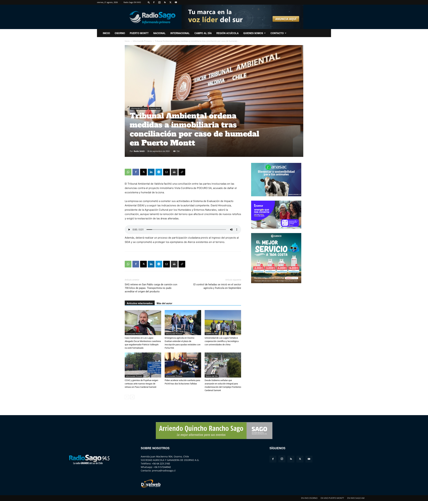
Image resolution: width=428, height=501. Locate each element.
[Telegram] (158, 172)
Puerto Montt (139, 33)
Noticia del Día (212, 376)
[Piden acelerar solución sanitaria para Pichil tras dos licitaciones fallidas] (183, 365)
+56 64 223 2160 (161, 463)
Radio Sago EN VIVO (132, 2)
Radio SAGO (139, 151)
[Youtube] (175, 2)
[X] (170, 2)
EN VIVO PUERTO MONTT (332, 498)
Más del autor (164, 303)
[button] (148, 2)
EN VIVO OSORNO (309, 498)
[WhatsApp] (128, 172)
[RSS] (164, 2)
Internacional (180, 33)
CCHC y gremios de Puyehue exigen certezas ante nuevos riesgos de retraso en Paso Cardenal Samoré (141, 383)
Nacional (159, 33)
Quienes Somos (253, 33)
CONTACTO (277, 33)
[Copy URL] (182, 172)
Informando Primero (142, 41)
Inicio (127, 41)
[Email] (166, 172)
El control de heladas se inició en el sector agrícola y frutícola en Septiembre (217, 286)
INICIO (106, 33)
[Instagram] (159, 2)
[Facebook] (153, 2)
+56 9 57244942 (162, 467)
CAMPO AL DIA (212, 333)
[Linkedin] (151, 172)
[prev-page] (127, 397)
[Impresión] (174, 172)
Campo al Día (203, 33)
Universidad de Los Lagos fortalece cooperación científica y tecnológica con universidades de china (222, 341)
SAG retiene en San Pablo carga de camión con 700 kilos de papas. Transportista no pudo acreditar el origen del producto (151, 288)
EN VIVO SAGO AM (355, 498)
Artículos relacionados (140, 303)
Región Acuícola (227, 33)
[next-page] (132, 397)
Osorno (120, 33)
